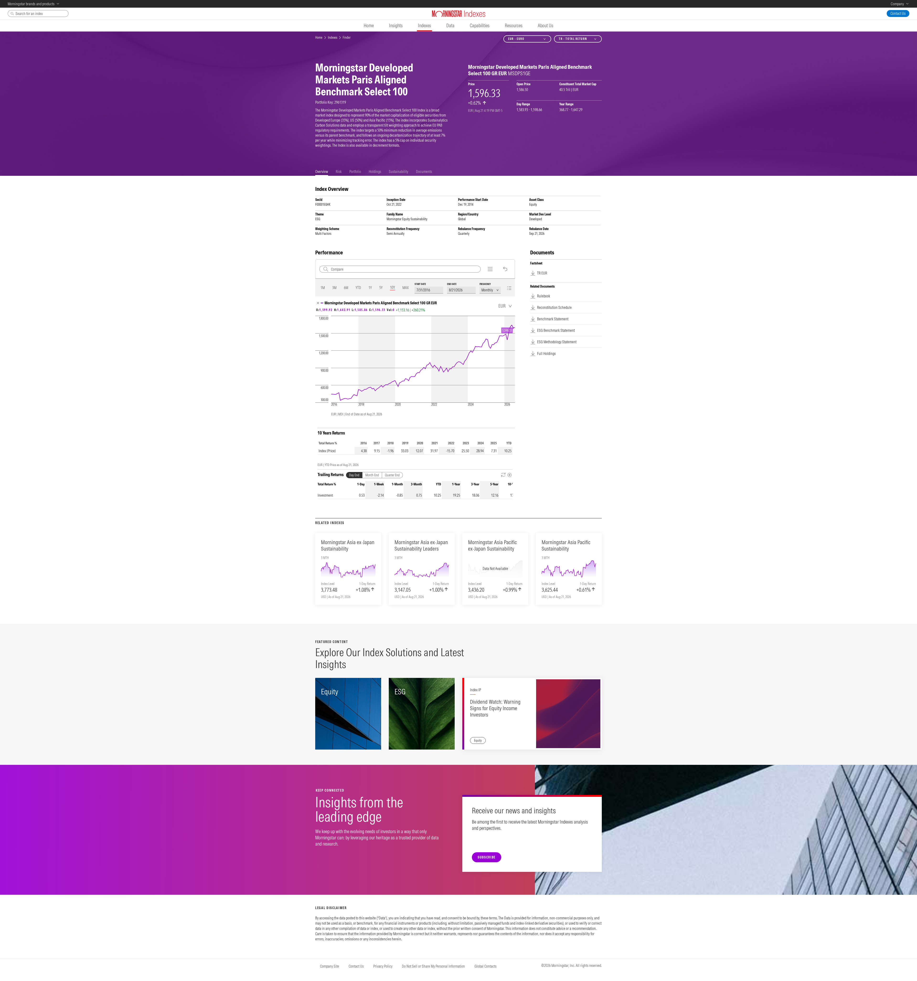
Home (318, 37)
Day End (354, 475)
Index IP (475, 689)
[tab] (321, 171)
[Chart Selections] (490, 269)
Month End (372, 475)
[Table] (509, 288)
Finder (347, 37)
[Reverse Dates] (503, 475)
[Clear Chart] (505, 269)
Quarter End (392, 475)
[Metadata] (509, 475)
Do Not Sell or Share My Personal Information (433, 966)
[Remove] (318, 303)
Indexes (332, 37)
